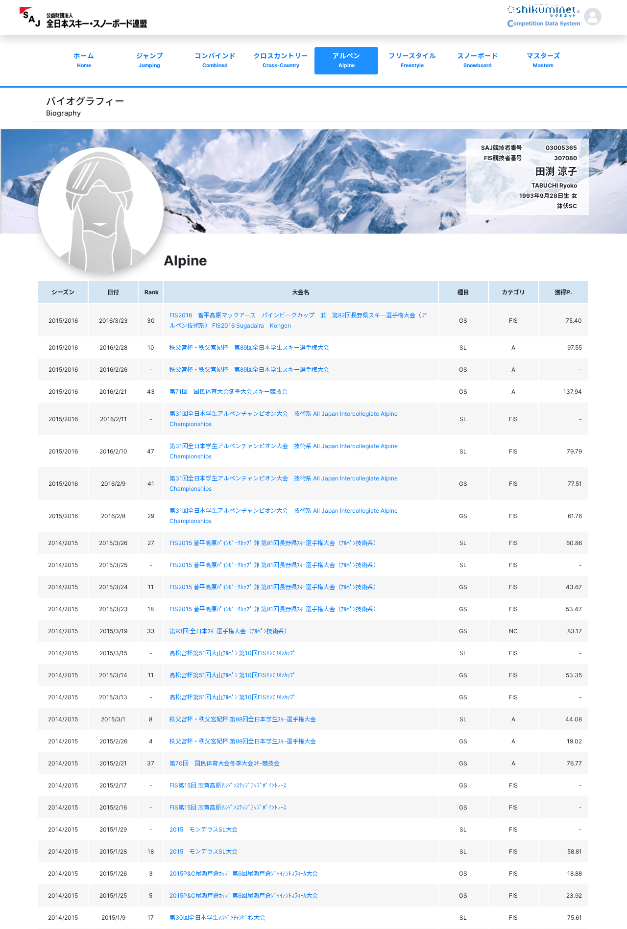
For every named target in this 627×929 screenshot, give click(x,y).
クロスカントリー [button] (280, 60)
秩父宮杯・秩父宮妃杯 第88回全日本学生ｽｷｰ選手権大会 (242, 719)
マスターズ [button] (543, 60)
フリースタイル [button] (412, 60)
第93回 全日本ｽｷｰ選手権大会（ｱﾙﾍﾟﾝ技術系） (229, 631)
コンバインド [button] (215, 60)
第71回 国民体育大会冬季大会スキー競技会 (228, 391)
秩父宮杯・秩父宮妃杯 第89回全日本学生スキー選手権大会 (249, 347)
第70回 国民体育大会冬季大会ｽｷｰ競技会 (224, 763)
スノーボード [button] (477, 60)
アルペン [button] (346, 60)
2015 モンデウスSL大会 (203, 829)
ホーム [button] (83, 60)
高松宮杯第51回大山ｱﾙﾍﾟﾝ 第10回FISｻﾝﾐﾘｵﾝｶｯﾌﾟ (232, 653)
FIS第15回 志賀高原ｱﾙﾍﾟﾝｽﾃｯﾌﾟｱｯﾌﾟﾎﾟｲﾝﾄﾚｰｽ (227, 785)
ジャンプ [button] (149, 60)
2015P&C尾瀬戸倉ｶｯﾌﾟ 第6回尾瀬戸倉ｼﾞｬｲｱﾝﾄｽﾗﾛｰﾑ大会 (243, 873)
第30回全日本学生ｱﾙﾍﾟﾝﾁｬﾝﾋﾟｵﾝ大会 (217, 917)
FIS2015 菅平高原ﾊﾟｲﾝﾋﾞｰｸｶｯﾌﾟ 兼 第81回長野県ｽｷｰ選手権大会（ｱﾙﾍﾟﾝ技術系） (274, 543)
